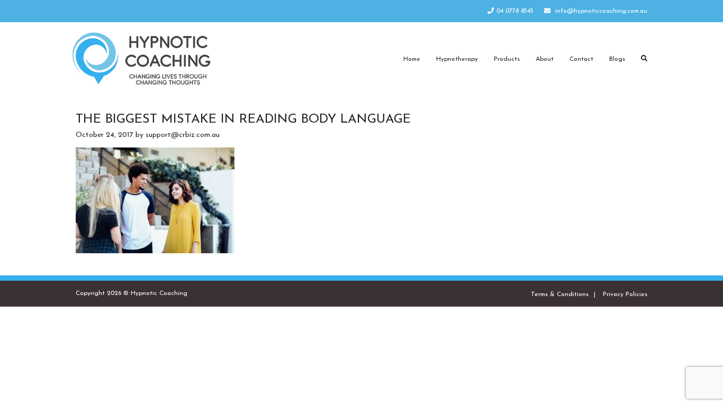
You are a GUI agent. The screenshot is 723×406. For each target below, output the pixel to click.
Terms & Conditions (560, 294)
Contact (581, 59)
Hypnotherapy (457, 59)
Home (411, 59)
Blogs (617, 59)
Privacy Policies (625, 294)
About (545, 59)
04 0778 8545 (515, 11)
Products (507, 59)
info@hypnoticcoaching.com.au (601, 11)
